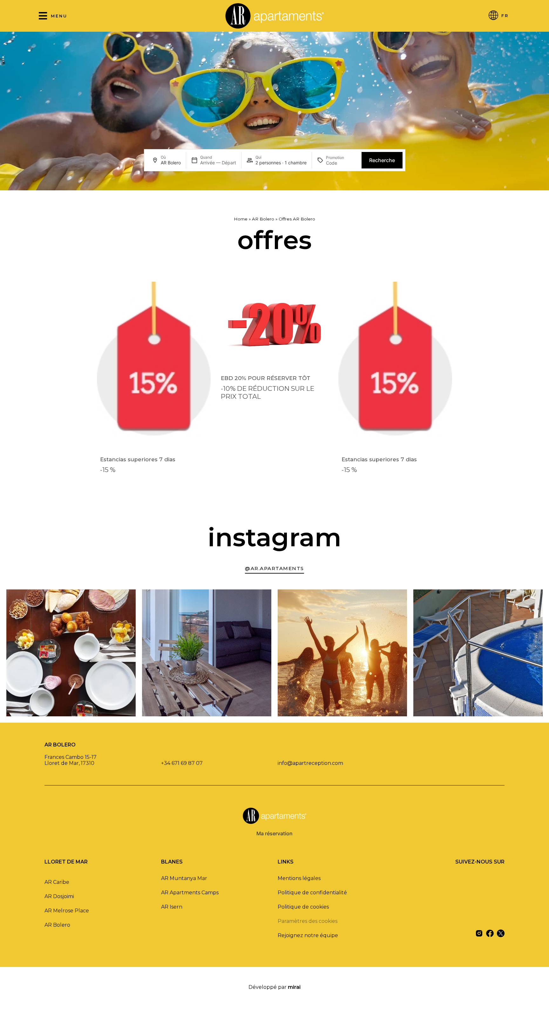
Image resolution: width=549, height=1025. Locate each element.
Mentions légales (299, 878)
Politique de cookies (303, 907)
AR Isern (171, 907)
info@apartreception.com (310, 763)
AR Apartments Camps (190, 893)
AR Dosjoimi (59, 896)
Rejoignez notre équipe (308, 935)
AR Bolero (263, 218)
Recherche (382, 160)
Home (240, 218)
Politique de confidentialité (312, 893)
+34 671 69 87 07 (182, 763)
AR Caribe (56, 882)
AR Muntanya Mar (184, 878)
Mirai (294, 987)
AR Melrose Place (66, 911)
